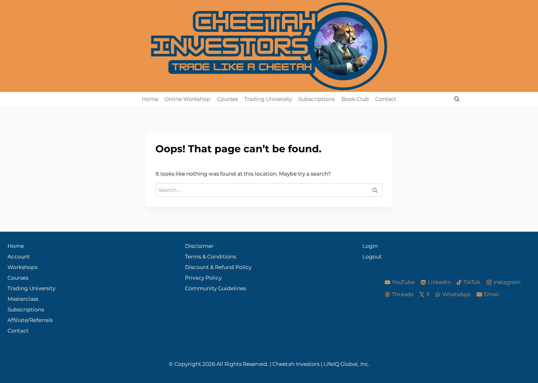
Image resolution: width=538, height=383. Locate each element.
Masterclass (22, 299)
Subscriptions (316, 99)
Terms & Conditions (210, 256)
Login (367, 246)
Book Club (355, 99)
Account (18, 256)
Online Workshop (187, 99)
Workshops (22, 267)
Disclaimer (199, 246)
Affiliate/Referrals (30, 320)
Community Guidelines (215, 288)
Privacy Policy (203, 278)
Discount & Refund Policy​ (218, 267)
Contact (385, 99)
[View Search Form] (456, 99)
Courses (227, 99)
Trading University (268, 99)
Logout (367, 256)
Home (150, 99)
